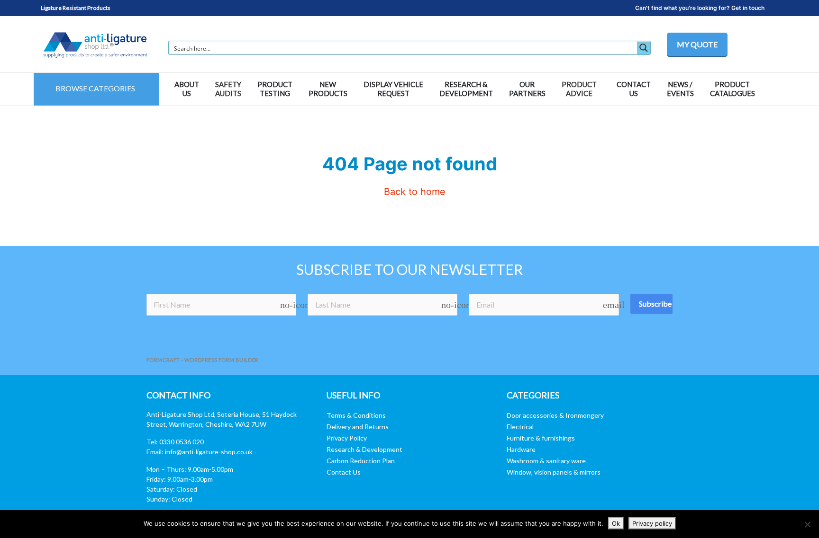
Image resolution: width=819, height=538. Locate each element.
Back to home (413, 191)
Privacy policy (652, 523)
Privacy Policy (347, 438)
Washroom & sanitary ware (546, 461)
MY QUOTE (697, 44)
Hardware (521, 449)
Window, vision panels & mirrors (554, 472)
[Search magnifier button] (643, 47)
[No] (807, 524)
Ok (616, 523)
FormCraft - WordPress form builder (202, 360)
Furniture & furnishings (541, 438)
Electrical (520, 427)
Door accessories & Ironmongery (555, 415)
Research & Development (364, 449)
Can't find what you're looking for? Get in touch (699, 7)
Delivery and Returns (358, 427)
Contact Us (344, 472)
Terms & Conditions (356, 415)
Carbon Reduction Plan (361, 461)
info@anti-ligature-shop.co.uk (209, 452)
